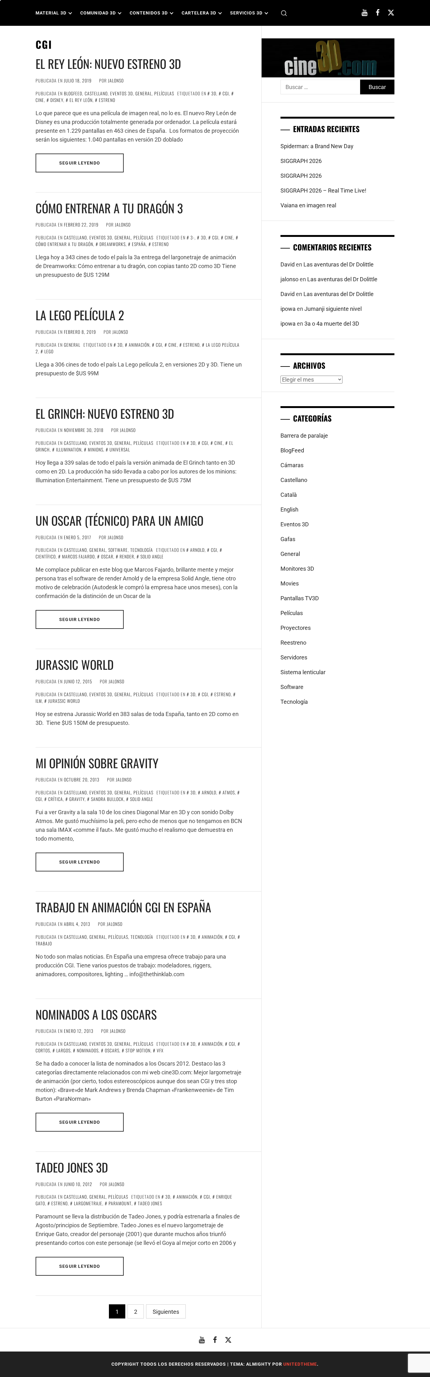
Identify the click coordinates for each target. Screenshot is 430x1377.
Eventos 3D (121, 93)
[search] (283, 13)
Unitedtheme (300, 1364)
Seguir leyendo (79, 162)
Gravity (77, 799)
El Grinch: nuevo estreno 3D (105, 413)
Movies (289, 583)
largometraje (88, 1203)
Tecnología (141, 549)
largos (63, 1050)
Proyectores (295, 627)
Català (288, 494)
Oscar (107, 556)
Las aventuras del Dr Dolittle (338, 264)
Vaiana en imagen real (308, 205)
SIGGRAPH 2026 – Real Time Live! (323, 190)
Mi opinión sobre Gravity (97, 763)
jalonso (116, 80)
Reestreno (293, 642)
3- (192, 237)
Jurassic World (75, 664)
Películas (164, 93)
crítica (55, 799)
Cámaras (291, 465)
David (287, 264)
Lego (49, 351)
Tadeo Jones (150, 1203)
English (289, 509)
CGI (226, 93)
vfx (160, 1050)
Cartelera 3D (199, 12)
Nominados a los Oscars (96, 1014)
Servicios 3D (246, 12)
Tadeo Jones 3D (72, 1167)
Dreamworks (112, 244)
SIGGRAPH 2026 (301, 161)
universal (120, 449)
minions (95, 449)
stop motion (138, 1050)
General (143, 93)
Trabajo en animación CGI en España (123, 907)
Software (118, 549)
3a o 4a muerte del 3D (331, 323)
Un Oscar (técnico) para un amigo (119, 520)
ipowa (288, 308)
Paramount (120, 1203)
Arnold (197, 549)
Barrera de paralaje (304, 435)
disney (56, 100)
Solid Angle (152, 556)
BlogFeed (73, 93)
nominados (88, 1050)
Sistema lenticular (302, 672)
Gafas (287, 539)
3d (213, 93)
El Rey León (81, 100)
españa (139, 244)
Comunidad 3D (98, 12)
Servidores (293, 657)
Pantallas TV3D (299, 598)
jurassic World (64, 700)
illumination (69, 449)
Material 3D (51, 12)
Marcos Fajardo (78, 556)
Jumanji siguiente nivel (333, 308)
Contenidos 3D (149, 12)
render (127, 556)
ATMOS (229, 792)
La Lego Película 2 (80, 315)
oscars (112, 1050)
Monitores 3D (297, 568)
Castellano (96, 93)
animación (139, 344)
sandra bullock (107, 799)
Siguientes (166, 1311)
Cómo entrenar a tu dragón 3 (109, 208)
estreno (107, 100)
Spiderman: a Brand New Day (317, 146)
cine (229, 237)
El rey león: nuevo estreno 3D (108, 63)
